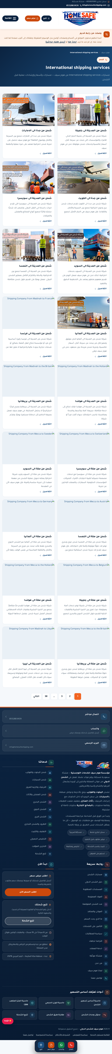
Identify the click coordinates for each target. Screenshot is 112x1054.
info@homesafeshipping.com (94, 5)
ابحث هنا (72, 42)
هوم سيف (105, 53)
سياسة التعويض (80, 1035)
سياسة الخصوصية (44, 1035)
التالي (36, 696)
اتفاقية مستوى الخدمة (100, 1035)
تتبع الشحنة (28, 921)
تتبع (45, 18)
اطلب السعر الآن (28, 892)
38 (46, 696)
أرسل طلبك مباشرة (55, 42)
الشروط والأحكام (62, 1035)
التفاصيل (102, 154)
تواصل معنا (28, 1035)
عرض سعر (31, 18)
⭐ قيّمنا (7, 1021)
